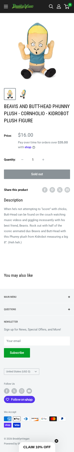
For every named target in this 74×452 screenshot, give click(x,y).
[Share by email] (67, 190)
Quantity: (10, 159)
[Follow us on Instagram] (21, 391)
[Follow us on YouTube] (29, 391)
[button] (37, 447)
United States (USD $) (18, 371)
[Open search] (51, 6)
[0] (66, 6)
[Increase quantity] (43, 159)
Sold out (37, 174)
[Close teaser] (56, 441)
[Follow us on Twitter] (14, 391)
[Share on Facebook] (45, 190)
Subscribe (17, 353)
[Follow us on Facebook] (6, 391)
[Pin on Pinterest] (52, 190)
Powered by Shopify (15, 443)
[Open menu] (6, 6)
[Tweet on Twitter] (60, 190)
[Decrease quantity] (22, 159)
